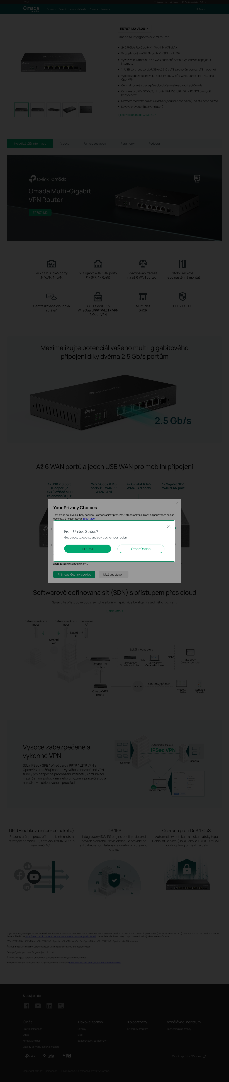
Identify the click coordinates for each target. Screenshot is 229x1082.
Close (169, 526)
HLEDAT (87, 549)
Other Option (141, 549)
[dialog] (114, 541)
